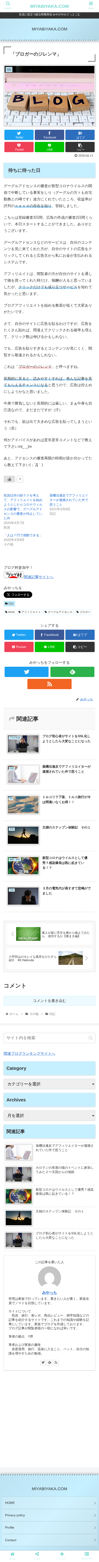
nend (11, 612)
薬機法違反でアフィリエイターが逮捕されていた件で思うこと (69, 500)
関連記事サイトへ (38, 577)
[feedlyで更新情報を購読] (72, 672)
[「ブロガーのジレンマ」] (60, 952)
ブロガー (84, 612)
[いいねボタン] (9, 479)
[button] (91, 1038)
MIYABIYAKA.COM (49, 6)
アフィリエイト (31, 612)
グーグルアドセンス (60, 612)
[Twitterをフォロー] (27, 672)
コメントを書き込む (49, 1001)
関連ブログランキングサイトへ (29, 1053)
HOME (10, 1503)
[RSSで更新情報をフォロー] (49, 684)
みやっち (49, 1293)
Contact (10, 1540)
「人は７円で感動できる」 (23, 535)
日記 (11, 603)
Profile (9, 1527)
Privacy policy (15, 1515)
